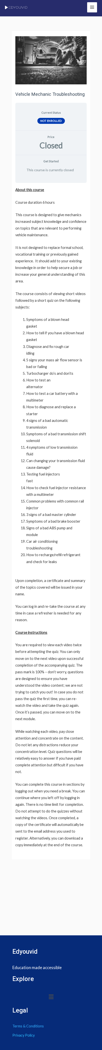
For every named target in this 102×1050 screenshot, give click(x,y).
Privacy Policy (23, 1035)
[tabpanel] (50, 517)
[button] (51, 997)
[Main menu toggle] (92, 7)
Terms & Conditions (28, 1026)
